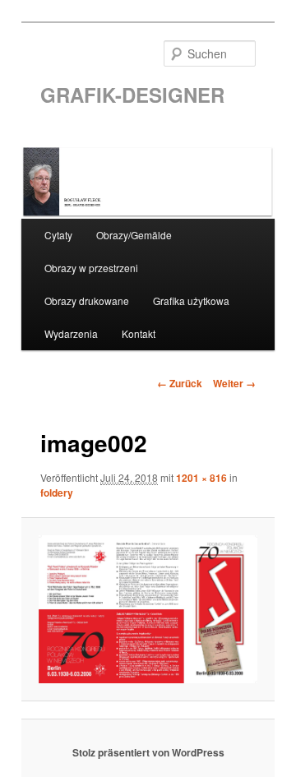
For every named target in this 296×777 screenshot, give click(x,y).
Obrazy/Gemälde (134, 235)
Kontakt (138, 333)
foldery (56, 492)
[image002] (148, 609)
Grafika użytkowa (191, 301)
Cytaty (58, 235)
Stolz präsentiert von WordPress (148, 752)
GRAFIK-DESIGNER (132, 95)
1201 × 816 (201, 477)
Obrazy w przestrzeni (91, 268)
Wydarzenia (71, 333)
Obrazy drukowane (86, 301)
